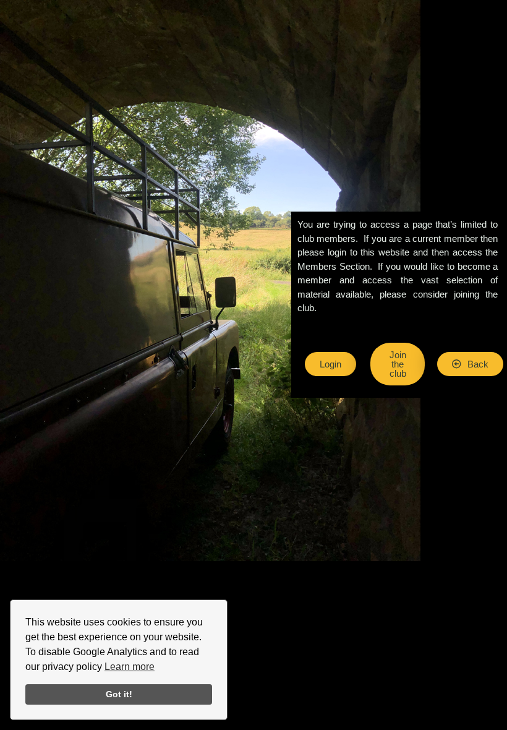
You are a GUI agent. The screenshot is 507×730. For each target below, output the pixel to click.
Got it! (119, 694)
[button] (470, 364)
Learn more (129, 666)
